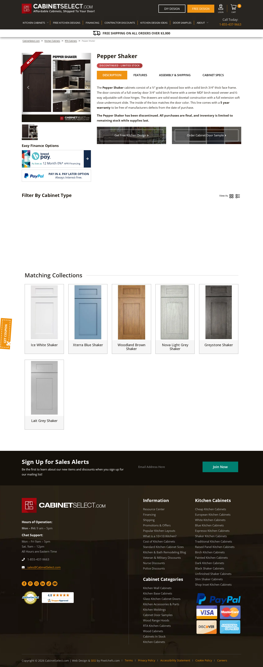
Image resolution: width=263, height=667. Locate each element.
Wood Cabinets (153, 631)
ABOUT (201, 22)
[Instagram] (36, 583)
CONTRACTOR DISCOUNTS (120, 22)
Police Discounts (154, 568)
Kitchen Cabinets (52, 40)
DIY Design (172, 9)
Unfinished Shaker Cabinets (213, 574)
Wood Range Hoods (156, 620)
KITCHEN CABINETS (34, 22)
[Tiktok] (48, 583)
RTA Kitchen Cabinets (157, 626)
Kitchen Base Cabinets (157, 593)
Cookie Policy (203, 660)
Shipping (149, 520)
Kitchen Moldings (154, 609)
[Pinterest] (30, 583)
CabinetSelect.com (31, 40)
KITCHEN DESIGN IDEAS (154, 22)
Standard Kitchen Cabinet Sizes (163, 547)
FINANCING (92, 22)
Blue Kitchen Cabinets (209, 525)
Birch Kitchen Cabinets (210, 552)
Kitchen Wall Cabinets (157, 588)
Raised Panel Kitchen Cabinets (215, 547)
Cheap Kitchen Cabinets (210, 509)
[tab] (112, 75)
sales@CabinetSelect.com (44, 567)
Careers (222, 660)
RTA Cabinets (71, 40)
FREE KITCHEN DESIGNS (66, 22)
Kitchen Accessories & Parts (161, 604)
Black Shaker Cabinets (209, 568)
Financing (149, 514)
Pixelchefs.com (110, 660)
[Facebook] (24, 583)
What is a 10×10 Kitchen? (159, 536)
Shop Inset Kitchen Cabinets (213, 584)
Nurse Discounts (154, 563)
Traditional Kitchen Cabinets (213, 541)
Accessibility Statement (175, 660)
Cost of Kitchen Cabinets (159, 541)
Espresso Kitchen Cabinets (212, 531)
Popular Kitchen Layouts (159, 531)
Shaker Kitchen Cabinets (211, 536)
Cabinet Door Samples (158, 615)
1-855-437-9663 (230, 24)
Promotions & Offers (157, 525)
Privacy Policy (146, 660)
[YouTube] (55, 583)
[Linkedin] (42, 583)
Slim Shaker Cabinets (209, 579)
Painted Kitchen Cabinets (211, 557)
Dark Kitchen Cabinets (209, 563)
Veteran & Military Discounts (162, 557)
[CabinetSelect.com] (58, 8)
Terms (129, 660)
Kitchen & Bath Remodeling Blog (164, 552)
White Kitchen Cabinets (210, 520)
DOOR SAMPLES (182, 22)
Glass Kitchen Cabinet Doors (161, 599)
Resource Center (154, 509)
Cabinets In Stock (154, 636)
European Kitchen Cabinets (212, 514)
